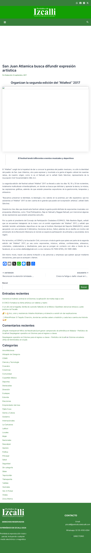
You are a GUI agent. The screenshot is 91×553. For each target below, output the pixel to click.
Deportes (6, 382)
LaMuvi (5, 428)
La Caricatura (7, 425)
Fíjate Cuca (6, 409)
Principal (5, 456)
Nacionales (6, 440)
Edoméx (5, 397)
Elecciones (6, 401)
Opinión (5, 448)
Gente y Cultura (8, 413)
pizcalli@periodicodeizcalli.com (77, 524)
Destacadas (7, 386)
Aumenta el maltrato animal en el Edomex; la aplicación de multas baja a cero (33, 299)
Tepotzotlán (7, 475)
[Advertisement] (45, 43)
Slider (4, 471)
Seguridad (6, 464)
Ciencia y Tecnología (10, 362)
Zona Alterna (7, 499)
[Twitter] (87, 3)
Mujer (4, 436)
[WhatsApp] (77, 3)
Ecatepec (6, 393)
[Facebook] (80, 3)
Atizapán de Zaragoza (11, 354)
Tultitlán (5, 483)
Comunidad (7, 374)
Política (5, 452)
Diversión (6, 389)
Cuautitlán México (9, 378)
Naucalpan (6, 444)
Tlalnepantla (7, 479)
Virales (5, 495)
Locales (5, 432)
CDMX (4, 358)
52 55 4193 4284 (82, 530)
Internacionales (8, 421)
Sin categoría (7, 467)
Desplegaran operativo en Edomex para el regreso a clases (33, 333)
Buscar (5, 283)
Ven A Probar (7, 491)
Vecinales (6, 487)
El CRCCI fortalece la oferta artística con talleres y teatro (24, 303)
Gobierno (6, 417)
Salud (4, 460)
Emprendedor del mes (11, 405)
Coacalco (6, 366)
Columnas (6, 370)
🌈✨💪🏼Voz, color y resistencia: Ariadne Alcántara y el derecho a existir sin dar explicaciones (39, 313)
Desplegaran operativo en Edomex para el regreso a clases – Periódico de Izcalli (34, 337)
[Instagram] (84, 3)
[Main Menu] (4, 22)
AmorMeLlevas (8, 350)
